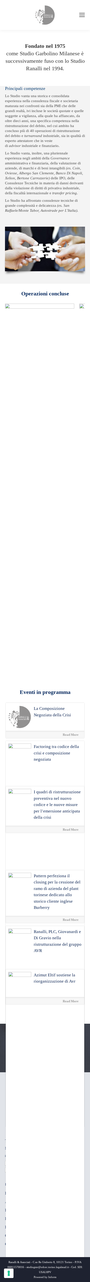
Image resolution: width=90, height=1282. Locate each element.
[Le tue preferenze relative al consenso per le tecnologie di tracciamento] (9, 1273)
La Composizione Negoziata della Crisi (52, 711)
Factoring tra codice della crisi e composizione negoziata (56, 753)
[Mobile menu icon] (82, 15)
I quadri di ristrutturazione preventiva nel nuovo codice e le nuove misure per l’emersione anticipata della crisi (57, 805)
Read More (71, 734)
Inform (52, 1277)
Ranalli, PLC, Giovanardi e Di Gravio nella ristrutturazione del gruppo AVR (58, 941)
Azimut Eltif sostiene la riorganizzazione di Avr (55, 978)
